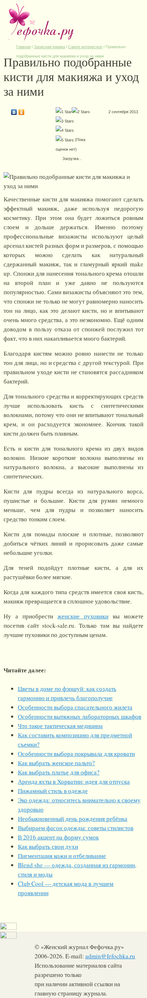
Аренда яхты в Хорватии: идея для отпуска (74, 781)
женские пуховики (82, 616)
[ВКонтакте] (14, 110)
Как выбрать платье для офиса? (59, 772)
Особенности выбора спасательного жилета (75, 707)
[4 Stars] (65, 130)
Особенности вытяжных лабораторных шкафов (79, 716)
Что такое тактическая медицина (60, 726)
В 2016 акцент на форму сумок (58, 837)
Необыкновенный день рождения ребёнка (72, 818)
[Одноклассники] (21, 110)
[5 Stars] (65, 140)
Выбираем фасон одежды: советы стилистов (75, 828)
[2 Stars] (81, 111)
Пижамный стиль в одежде (53, 791)
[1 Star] (64, 111)
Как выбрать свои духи (48, 846)
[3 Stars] (65, 121)
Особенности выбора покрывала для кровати (76, 753)
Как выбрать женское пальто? (56, 763)
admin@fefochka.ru (110, 956)
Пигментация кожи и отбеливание (62, 856)
